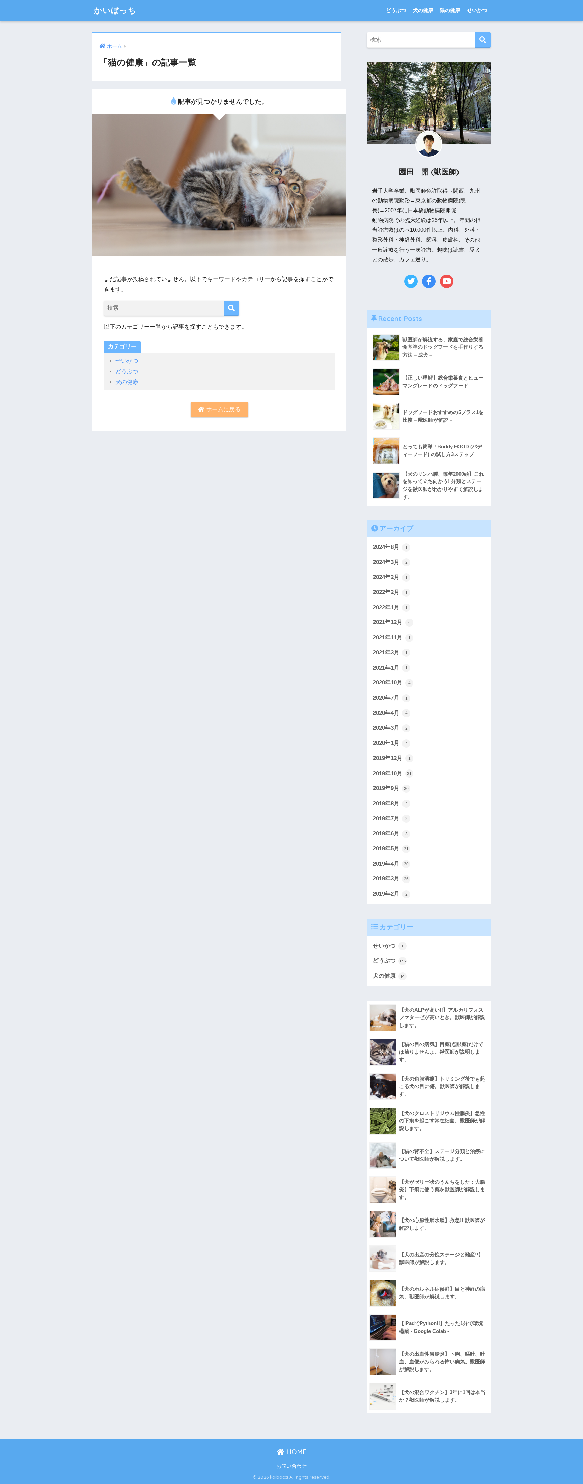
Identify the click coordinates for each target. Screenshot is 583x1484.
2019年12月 (392, 758)
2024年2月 (390, 577)
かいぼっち (115, 10)
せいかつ (477, 10)
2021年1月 (390, 668)
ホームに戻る (222, 409)
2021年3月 (390, 652)
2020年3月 (390, 728)
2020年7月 (390, 698)
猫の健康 (450, 10)
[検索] (231, 308)
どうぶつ (396, 10)
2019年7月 (390, 818)
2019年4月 (391, 864)
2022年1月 (390, 607)
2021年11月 (392, 637)
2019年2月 (390, 894)
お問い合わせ (291, 1466)
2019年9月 (391, 788)
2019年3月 (391, 878)
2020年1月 (390, 743)
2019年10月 (392, 773)
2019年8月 (390, 803)
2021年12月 (392, 622)
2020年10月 (392, 682)
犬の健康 (423, 10)
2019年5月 (391, 848)
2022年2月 (390, 592)
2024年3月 (390, 562)
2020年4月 (390, 713)
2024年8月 (390, 547)
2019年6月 (390, 833)
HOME (295, 1452)
